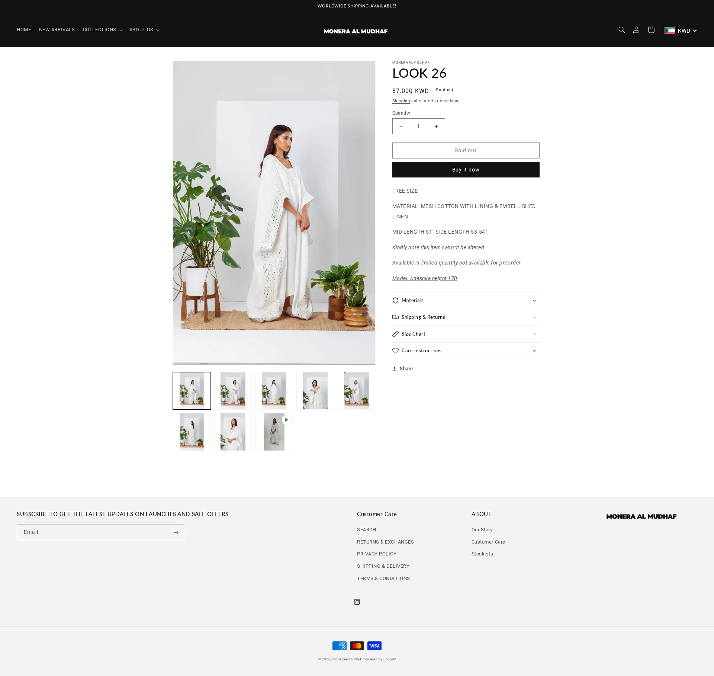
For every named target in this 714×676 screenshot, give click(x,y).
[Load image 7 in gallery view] (233, 432)
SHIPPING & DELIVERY (383, 566)
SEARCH (366, 529)
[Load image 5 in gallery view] (357, 391)
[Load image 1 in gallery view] (192, 391)
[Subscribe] (176, 533)
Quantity (401, 113)
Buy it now (466, 170)
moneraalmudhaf (346, 659)
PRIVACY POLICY (377, 554)
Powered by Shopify (379, 659)
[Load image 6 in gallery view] (192, 432)
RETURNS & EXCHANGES (385, 542)
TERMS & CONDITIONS (383, 578)
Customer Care (488, 542)
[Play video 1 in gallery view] (274, 432)
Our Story (482, 529)
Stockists (482, 554)
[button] (102, 30)
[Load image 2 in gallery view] (233, 391)
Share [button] (406, 368)
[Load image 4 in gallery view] (315, 391)
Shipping (401, 101)
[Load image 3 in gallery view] (274, 391)
